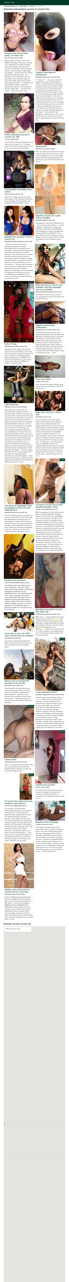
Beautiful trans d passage (47, 822)
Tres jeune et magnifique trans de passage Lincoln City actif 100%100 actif (18, 508)
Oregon (31, 6)
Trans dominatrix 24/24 (46, 692)
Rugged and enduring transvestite (45, 326)
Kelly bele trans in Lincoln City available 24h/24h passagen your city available (49, 287)
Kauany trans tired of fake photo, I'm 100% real (16, 54)
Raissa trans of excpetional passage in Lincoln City (17, 682)
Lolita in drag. (11, 344)
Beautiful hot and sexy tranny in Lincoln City (19, 238)
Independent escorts (10, 6)
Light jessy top (11, 404)
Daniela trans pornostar (15, 580)
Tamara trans (10, 759)
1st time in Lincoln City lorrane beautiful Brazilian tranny (49, 506)
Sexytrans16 (41, 146)
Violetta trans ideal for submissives (46, 73)
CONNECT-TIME (9, 2)
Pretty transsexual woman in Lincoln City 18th (17, 136)
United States (23, 6)
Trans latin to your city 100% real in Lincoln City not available (19, 634)
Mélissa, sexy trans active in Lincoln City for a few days (17, 890)
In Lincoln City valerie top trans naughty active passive (18, 802)
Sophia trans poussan (45, 785)
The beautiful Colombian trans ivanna (18, 190)
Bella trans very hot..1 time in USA (48, 413)
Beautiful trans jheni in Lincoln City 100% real (49, 610)
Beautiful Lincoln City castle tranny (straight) (48, 217)
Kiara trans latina (43, 379)
